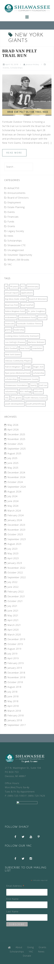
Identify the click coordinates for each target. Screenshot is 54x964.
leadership (19, 329)
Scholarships (16, 67)
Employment (14, 202)
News (41, 951)
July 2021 (12, 605)
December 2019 (16, 639)
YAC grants (17, 397)
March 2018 (14, 710)
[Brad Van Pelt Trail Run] (27, 94)
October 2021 (15, 601)
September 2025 (16, 448)
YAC (9, 264)
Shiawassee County (29, 379)
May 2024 (12, 505)
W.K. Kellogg (25, 391)
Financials (13, 216)
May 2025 (12, 467)
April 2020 (13, 629)
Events (6, 67)
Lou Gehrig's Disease (15, 342)
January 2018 (14, 720)
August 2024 (14, 491)
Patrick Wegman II (13, 366)
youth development (14, 404)
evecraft (42, 317)
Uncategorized (15, 250)
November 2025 (16, 439)
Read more (14, 152)
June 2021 (13, 610)
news (10, 235)
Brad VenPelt (27, 305)
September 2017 (16, 725)
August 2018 (14, 686)
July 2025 (12, 458)
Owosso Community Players (18, 360)
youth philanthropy (36, 404)
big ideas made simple (15, 299)
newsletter (37, 348)
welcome (38, 391)
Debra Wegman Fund (15, 311)
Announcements (16, 192)
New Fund (24, 348)
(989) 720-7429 (36, 795)
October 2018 (15, 682)
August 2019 (14, 648)
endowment (10, 317)
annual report (11, 292)
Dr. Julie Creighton (36, 311)
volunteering (11, 391)
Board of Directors (18, 197)
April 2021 (13, 620)
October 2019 (15, 644)
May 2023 (12, 553)
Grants (11, 226)
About (19, 947)
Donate (27, 955)
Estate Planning (16, 207)
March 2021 (14, 625)
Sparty (33, 385)
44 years (14, 286)
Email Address (15, 886)
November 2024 (16, 477)
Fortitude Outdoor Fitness (29, 323)
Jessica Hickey (32, 64)
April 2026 (13, 429)
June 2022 (13, 586)
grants (8, 329)
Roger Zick (38, 366)
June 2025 (13, 463)
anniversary (32, 286)
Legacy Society (15, 231)
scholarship (38, 373)
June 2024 (13, 501)
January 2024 (14, 520)
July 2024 (12, 496)
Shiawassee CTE (16, 245)
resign (28, 366)
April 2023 (13, 558)
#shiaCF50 (13, 188)
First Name (12, 898)
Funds (10, 221)
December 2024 (16, 472)
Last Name (12, 911)
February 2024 (15, 515)
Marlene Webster (36, 342)
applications (27, 292)
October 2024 (15, 482)
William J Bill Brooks (18, 259)
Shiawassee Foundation (16, 385)
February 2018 (15, 715)
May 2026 (12, 424)
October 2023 (15, 534)
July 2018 (12, 691)
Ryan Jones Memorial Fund (17, 373)
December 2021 (16, 596)
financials (9, 323)
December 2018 (16, 672)
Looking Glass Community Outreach (22, 336)
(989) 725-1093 (16, 795)
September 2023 (16, 539)
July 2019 (12, 653)
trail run (43, 385)
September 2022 (16, 577)
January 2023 (14, 563)
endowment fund (27, 317)
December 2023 (16, 524)
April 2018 (13, 705)
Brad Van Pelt (11, 305)
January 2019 (14, 667)
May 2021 (12, 615)
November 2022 (16, 567)
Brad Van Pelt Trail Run (19, 53)
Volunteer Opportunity (19, 254)
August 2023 (14, 543)
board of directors (38, 299)
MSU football (11, 348)
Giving (30, 947)
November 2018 (16, 677)
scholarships (11, 379)
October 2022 (15, 572)
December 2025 (16, 434)
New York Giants (12, 354)
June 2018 (13, 696)
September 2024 (16, 486)
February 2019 (15, 663)
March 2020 (14, 634)
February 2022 (15, 591)
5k (6, 286)
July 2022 (12, 582)
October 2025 (15, 443)
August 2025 (14, 453)
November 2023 (16, 529)
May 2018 (12, 701)
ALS (23, 286)
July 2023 (12, 548)
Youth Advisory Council (35, 397)
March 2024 (14, 510)
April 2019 (13, 658)
